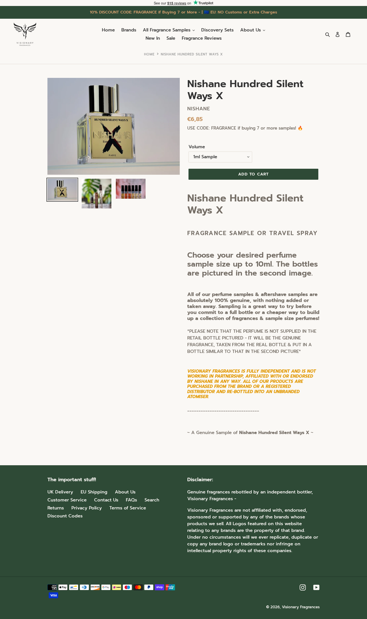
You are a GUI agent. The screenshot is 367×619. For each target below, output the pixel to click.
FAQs (131, 499)
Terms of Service (127, 507)
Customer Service (67, 499)
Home (149, 54)
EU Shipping (94, 491)
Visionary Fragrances (301, 607)
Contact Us (106, 499)
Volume (196, 147)
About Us (125, 491)
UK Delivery (60, 491)
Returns (55, 507)
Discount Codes (65, 515)
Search (152, 499)
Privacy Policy (86, 507)
